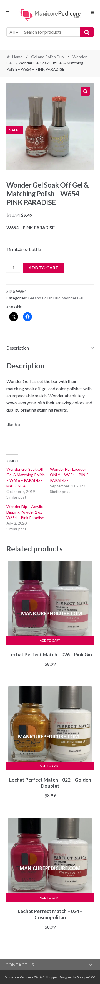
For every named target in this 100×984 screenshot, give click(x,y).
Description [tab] (17, 347)
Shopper (52, 977)
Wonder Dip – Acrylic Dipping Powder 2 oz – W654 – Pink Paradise (25, 512)
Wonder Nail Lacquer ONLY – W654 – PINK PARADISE (69, 475)
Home (17, 56)
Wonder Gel (72, 298)
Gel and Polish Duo (47, 56)
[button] (85, 91)
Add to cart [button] (50, 640)
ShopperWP (85, 977)
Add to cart (43, 267)
